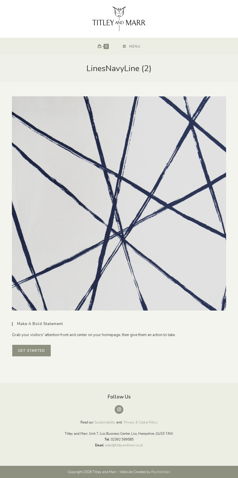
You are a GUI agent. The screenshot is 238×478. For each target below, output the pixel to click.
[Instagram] (119, 409)
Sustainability (104, 422)
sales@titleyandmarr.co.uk (124, 445)
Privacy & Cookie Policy (140, 422)
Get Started (31, 350)
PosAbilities (160, 472)
